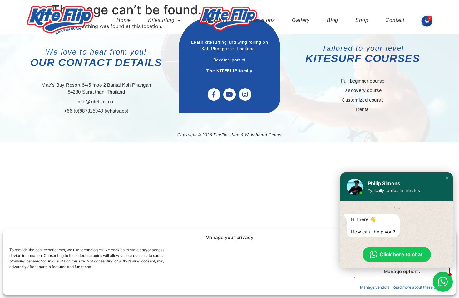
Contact (394, 20)
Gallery (301, 20)
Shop (361, 20)
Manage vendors (374, 287)
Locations (263, 20)
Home (123, 20)
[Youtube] (229, 94)
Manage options (402, 271)
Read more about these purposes (421, 287)
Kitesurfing (161, 20)
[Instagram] (245, 94)
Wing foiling (213, 20)
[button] (447, 178)
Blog (332, 20)
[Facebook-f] (214, 94)
